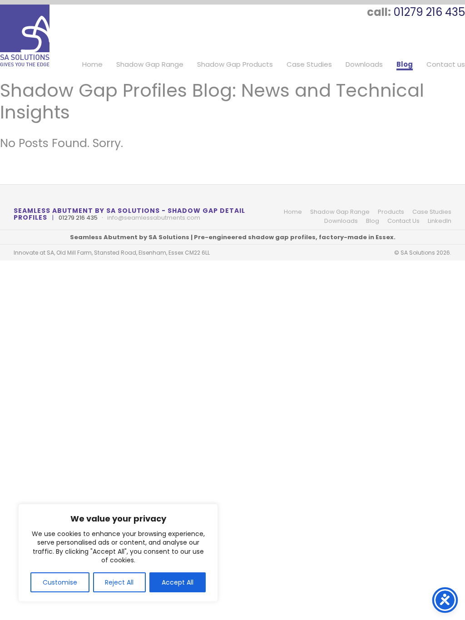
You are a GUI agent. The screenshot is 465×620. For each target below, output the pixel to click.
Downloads (364, 64)
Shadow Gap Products (235, 64)
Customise (60, 582)
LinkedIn (439, 221)
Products (391, 211)
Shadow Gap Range (149, 64)
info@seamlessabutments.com (153, 217)
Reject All (119, 582)
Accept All (177, 582)
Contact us (445, 64)
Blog (404, 64)
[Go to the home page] (24, 35)
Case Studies (309, 64)
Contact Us (403, 221)
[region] (118, 553)
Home (92, 64)
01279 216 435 (429, 12)
